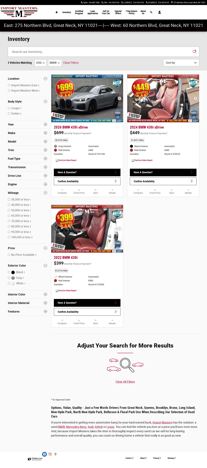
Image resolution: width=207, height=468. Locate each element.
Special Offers (118, 12)
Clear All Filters (125, 381)
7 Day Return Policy (131, 12)
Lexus (110, 426)
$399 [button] (72, 263)
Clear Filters (71, 62)
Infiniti (99, 426)
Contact (128, 458)
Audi (90, 426)
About (142, 458)
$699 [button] (72, 132)
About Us (143, 12)
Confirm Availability (68, 181)
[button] (87, 140)
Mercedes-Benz (76, 426)
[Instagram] (50, 454)
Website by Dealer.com (35, 459)
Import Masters (162, 422)
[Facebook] (44, 454)
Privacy (156, 458)
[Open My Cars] (158, 12)
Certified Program (79, 12)
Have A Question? (67, 172)
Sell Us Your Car (106, 12)
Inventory (66, 12)
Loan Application (92, 12)
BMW (53, 62)
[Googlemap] (55, 454)
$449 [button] (148, 132)
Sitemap (171, 458)
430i (39, 62)
